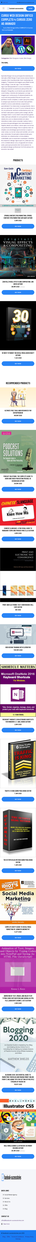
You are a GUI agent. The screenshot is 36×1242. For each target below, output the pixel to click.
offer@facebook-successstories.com (25, 2)
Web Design (27, 58)
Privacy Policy (29, 1237)
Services (7, 1198)
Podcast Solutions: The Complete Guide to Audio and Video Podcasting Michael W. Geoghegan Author (18, 478)
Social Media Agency (10, 1195)
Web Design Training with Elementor (18, 647)
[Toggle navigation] (3, 8)
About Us (7, 1202)
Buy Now (18, 68)
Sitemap (18, 1239)
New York (5, 2)
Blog (5, 1209)
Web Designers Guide (16, 58)
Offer (30, 8)
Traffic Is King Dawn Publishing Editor (18, 791)
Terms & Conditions (17, 1237)
